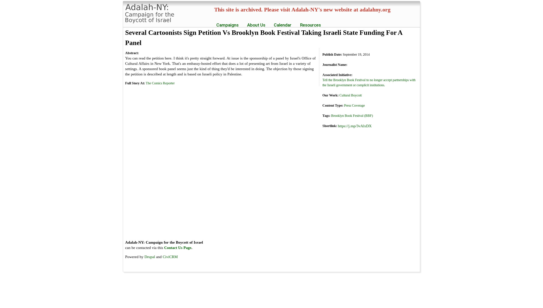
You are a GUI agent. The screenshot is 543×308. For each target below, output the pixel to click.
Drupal (149, 257)
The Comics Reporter (160, 83)
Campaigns (226, 25)
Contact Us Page (177, 248)
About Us (255, 25)
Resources (309, 25)
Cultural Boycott (350, 95)
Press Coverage (354, 105)
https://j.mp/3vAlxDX (355, 126)
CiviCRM (170, 257)
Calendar (282, 25)
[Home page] (151, 21)
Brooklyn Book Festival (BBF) (352, 115)
